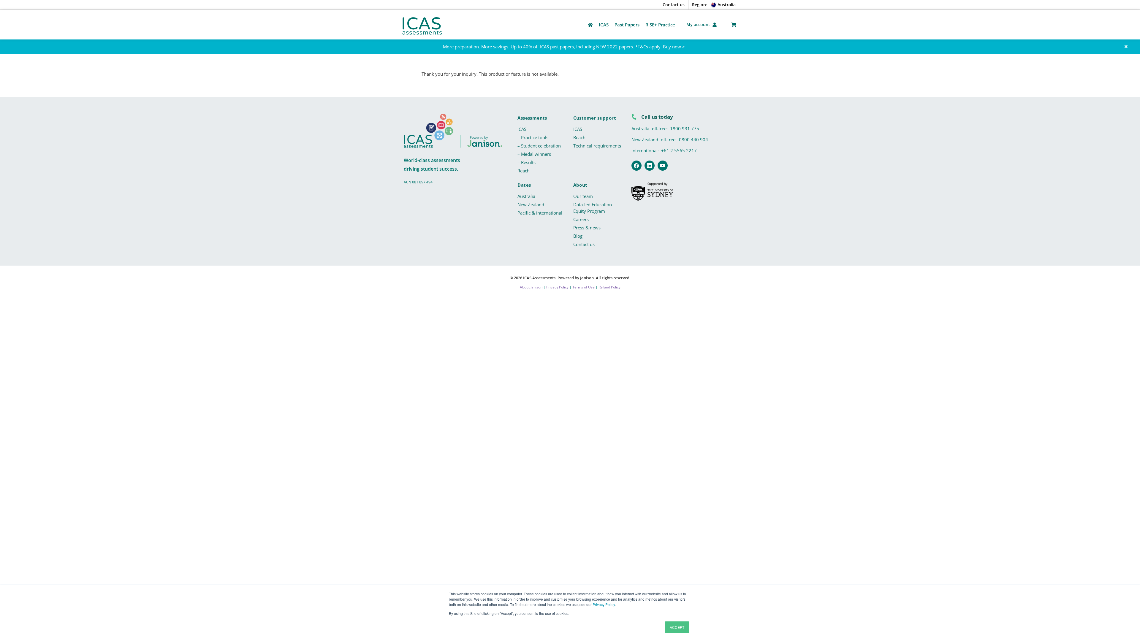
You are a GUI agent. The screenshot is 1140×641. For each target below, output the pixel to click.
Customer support (594, 118)
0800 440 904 (693, 139)
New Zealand (530, 204)
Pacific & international (539, 213)
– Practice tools (532, 137)
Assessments (532, 118)
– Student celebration (539, 146)
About (580, 185)
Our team (583, 196)
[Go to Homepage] (590, 24)
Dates (524, 185)
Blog (577, 236)
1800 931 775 (684, 128)
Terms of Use (583, 287)
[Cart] (733, 24)
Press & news (587, 228)
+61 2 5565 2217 (679, 150)
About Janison (531, 287)
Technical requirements (597, 146)
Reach (523, 171)
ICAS (521, 129)
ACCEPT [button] (677, 627)
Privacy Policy (604, 604)
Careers (581, 219)
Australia (526, 196)
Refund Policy (609, 287)
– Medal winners (534, 154)
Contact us (674, 4)
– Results (526, 162)
